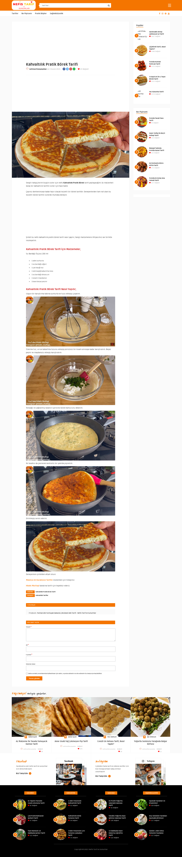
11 (161, 751)
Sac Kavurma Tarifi (156, 92)
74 (71, 838)
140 (152, 138)
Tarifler (15, 14)
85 (30, 805)
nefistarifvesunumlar (38, 69)
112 (30, 835)
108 (111, 820)
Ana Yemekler (151, 737)
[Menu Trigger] (169, 5)
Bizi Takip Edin (22, 773)
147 (152, 183)
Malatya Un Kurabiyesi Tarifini (39, 580)
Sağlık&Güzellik (56, 14)
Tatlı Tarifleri (112, 737)
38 (71, 820)
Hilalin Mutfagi (32, 586)
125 (152, 153)
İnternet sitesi (30, 664)
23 (81, 69)
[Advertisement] (70, 39)
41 (71, 805)
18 (42, 751)
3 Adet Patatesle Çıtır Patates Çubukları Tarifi (76, 833)
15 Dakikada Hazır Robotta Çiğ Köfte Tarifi (116, 833)
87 (30, 820)
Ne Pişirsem (27, 14)
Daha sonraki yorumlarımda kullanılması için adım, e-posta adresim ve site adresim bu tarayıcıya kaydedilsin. (65, 673)
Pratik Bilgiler (41, 14)
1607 (153, 36)
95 (152, 123)
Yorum (28, 627)
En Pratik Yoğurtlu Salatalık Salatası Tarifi (116, 803)
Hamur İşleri (32, 737)
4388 (153, 51)
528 (152, 805)
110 (111, 838)
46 (111, 808)
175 (152, 168)
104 (80, 749)
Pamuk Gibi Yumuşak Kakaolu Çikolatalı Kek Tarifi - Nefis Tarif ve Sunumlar (66, 613)
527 (152, 820)
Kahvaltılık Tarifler (42, 595)
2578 (153, 94)
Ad (27, 645)
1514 (153, 81)
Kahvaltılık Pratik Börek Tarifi (45, 592)
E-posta (29, 654)
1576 (153, 66)
